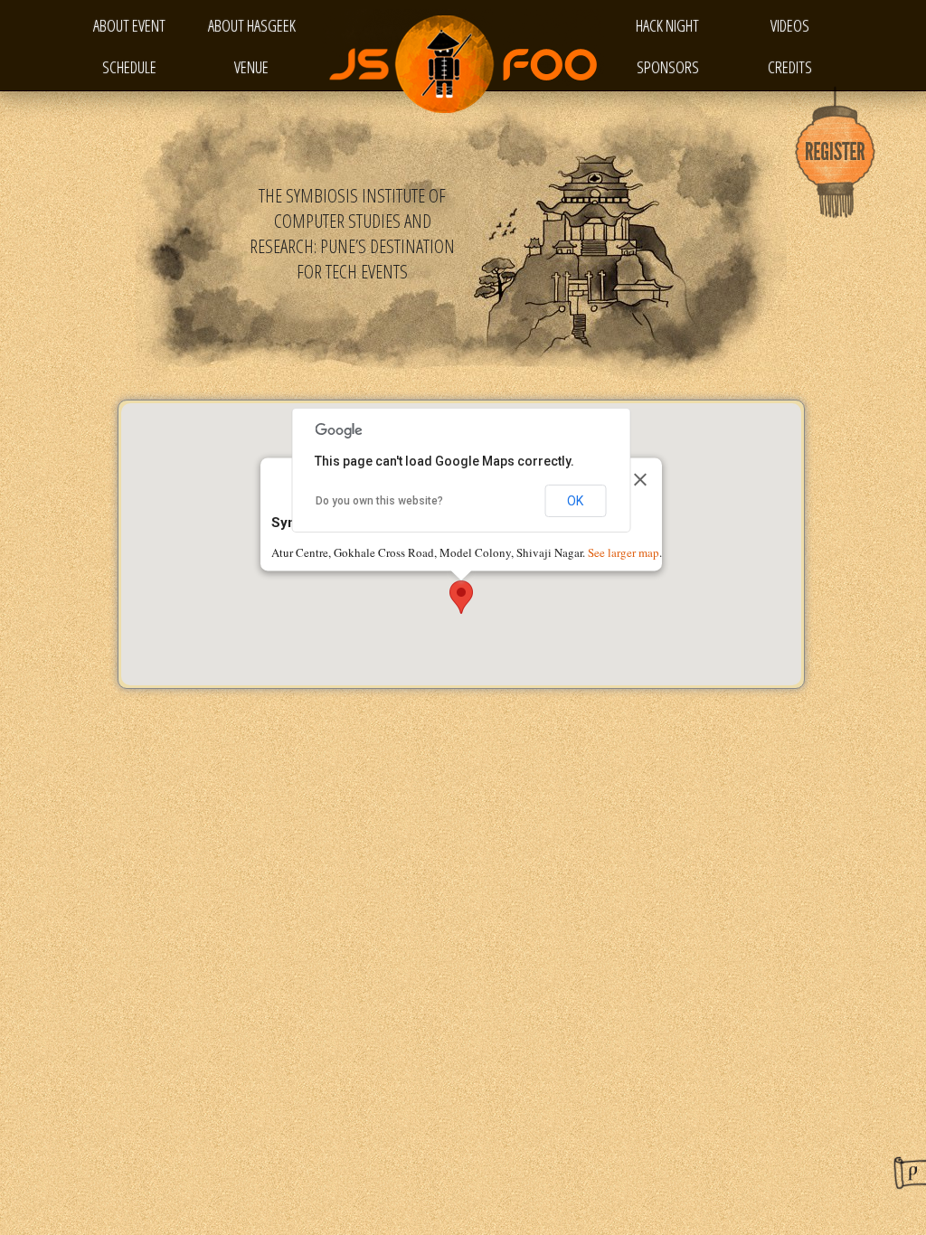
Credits (790, 67)
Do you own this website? (379, 501)
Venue (251, 67)
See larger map (623, 553)
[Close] (640, 479)
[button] (461, 597)
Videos (789, 25)
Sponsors (668, 67)
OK (575, 501)
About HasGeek (252, 25)
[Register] (835, 154)
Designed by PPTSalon (909, 1172)
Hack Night (667, 25)
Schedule (129, 67)
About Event (129, 25)
